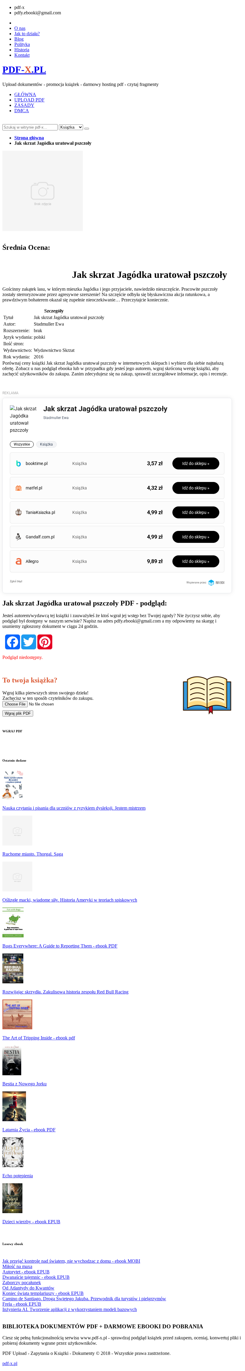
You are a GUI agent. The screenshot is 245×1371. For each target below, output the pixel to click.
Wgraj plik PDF (18, 713)
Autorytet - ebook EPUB (26, 1271)
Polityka (22, 44)
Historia (21, 49)
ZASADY (24, 105)
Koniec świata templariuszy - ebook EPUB (43, 1293)
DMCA (21, 110)
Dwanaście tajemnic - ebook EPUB (36, 1277)
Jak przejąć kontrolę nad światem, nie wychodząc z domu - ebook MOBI (71, 1261)
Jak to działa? (27, 33)
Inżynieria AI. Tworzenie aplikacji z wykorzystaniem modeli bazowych (69, 1309)
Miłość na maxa (17, 1266)
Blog (19, 38)
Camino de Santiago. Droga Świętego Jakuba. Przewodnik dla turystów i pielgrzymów (84, 1298)
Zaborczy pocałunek (21, 1282)
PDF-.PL (24, 69)
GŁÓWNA (25, 94)
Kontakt (22, 55)
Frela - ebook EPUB (21, 1304)
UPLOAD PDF (29, 99)
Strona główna (29, 137)
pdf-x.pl (9, 1363)
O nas (19, 28)
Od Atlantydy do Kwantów (28, 1287)
